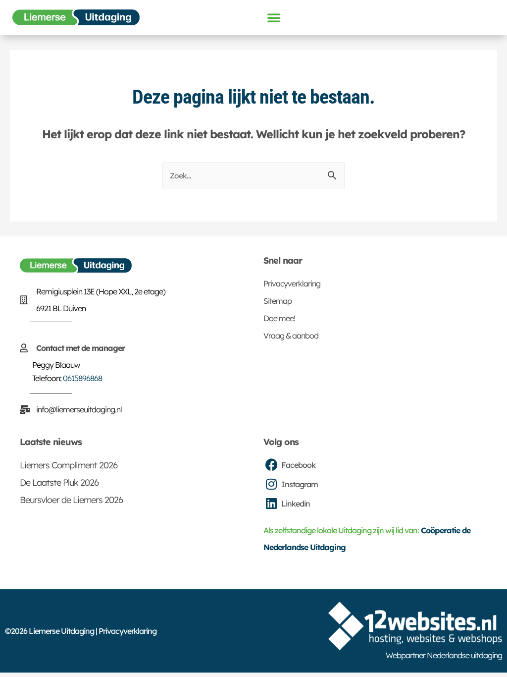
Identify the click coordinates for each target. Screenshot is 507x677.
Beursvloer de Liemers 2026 (71, 500)
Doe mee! (279, 318)
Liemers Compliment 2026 (68, 465)
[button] (273, 17)
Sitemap (277, 301)
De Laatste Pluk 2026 (59, 482)
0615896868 (82, 378)
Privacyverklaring (291, 283)
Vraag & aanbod (290, 335)
